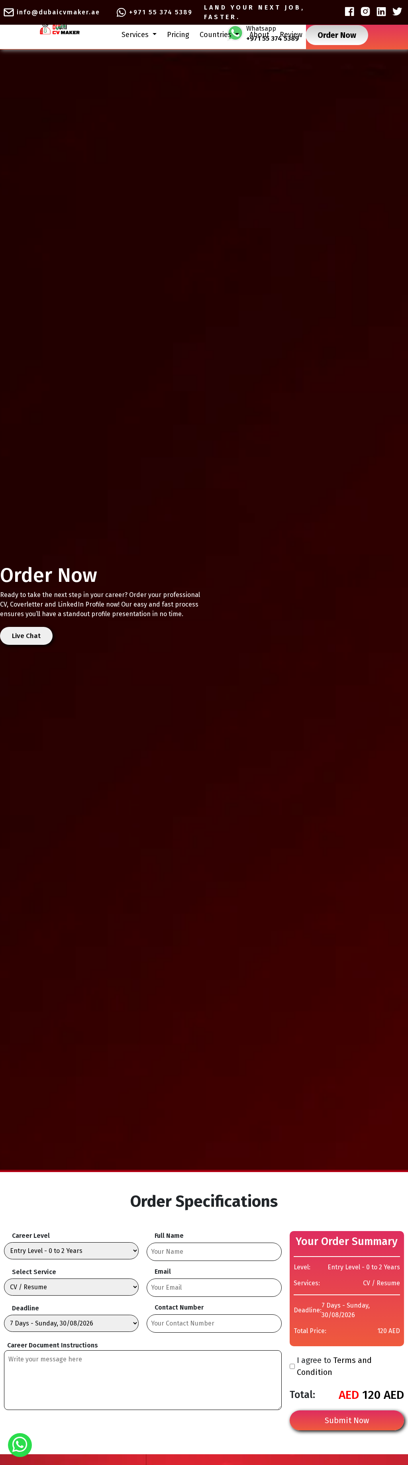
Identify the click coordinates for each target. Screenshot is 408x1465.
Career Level (31, 1235)
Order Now (337, 35)
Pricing (178, 34)
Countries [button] (216, 34)
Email (163, 1271)
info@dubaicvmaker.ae (58, 12)
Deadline (25, 1308)
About (259, 34)
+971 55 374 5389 (160, 12)
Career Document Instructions (52, 1345)
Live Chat (26, 636)
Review (291, 34)
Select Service (34, 1272)
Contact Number (179, 1307)
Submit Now (347, 1420)
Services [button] (136, 34)
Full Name (169, 1235)
